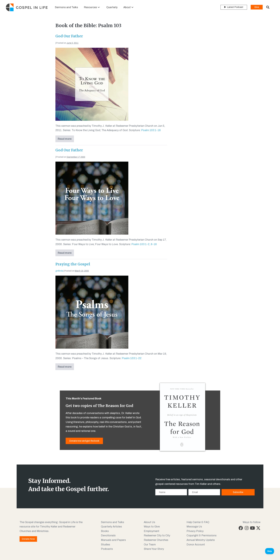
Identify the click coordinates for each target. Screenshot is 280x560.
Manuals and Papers (113, 540)
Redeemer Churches (156, 540)
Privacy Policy (195, 531)
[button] (98, 7)
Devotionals (108, 535)
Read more (65, 139)
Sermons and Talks (112, 522)
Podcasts (107, 548)
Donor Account (196, 544)
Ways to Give (152, 526)
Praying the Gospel (72, 264)
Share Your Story (154, 548)
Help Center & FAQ (198, 522)
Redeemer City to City (157, 535)
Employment (151, 531)
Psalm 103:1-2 (140, 244)
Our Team (150, 544)
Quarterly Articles (111, 526)
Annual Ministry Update (201, 540)
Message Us (194, 526)
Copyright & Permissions (202, 535)
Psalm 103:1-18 (151, 130)
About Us (149, 522)
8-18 (154, 244)
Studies (105, 544)
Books (105, 531)
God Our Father (69, 36)
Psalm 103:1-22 (131, 358)
